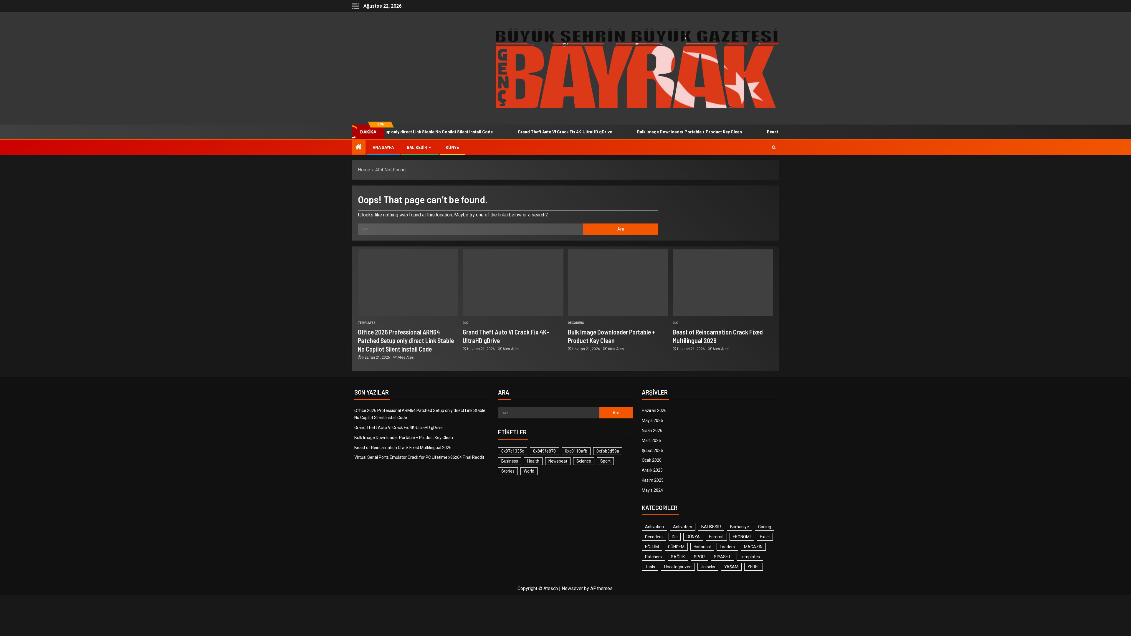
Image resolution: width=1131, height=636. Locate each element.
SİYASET (722, 556)
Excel (765, 536)
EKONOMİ (742, 536)
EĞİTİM (652, 546)
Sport (605, 461)
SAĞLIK (678, 556)
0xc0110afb (576, 451)
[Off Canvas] (355, 6)
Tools (650, 566)
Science (583, 461)
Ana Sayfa (383, 147)
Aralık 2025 (652, 470)
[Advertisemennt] (637, 68)
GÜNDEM (676, 546)
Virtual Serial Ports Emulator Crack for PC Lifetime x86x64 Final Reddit (419, 457)
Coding (764, 526)
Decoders (576, 322)
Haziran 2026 (654, 410)
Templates (367, 322)
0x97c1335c (512, 451)
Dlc (465, 322)
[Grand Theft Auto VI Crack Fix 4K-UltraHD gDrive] (513, 282)
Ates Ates (406, 357)
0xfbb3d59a (607, 451)
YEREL (754, 566)
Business (509, 461)
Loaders (727, 546)
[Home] (358, 147)
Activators (682, 526)
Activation (654, 526)
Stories (508, 471)
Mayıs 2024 (652, 490)
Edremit (716, 536)
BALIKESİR (417, 147)
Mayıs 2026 (652, 420)
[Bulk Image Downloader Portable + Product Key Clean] (618, 282)
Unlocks (708, 566)
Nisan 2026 (652, 430)
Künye (452, 147)
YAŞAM (731, 566)
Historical (702, 546)
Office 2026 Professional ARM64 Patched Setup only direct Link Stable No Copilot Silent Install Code (406, 340)
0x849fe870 (544, 451)
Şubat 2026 (652, 450)
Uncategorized (678, 566)
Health (533, 461)
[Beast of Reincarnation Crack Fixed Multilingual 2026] (723, 282)
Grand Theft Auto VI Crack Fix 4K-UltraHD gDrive (541, 132)
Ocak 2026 (652, 460)
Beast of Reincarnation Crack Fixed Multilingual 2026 (403, 447)
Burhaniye (739, 526)
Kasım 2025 (653, 480)
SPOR (699, 556)
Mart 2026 (651, 440)
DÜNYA (693, 536)
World (529, 471)
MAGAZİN (753, 546)
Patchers (653, 556)
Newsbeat (557, 461)
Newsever (572, 588)
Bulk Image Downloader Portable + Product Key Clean (665, 132)
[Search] (774, 147)
